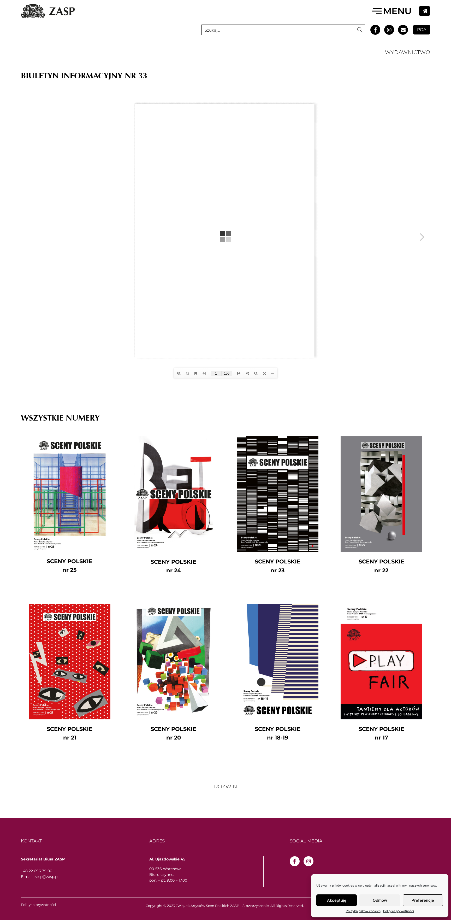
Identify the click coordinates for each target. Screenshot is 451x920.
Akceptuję (336, 900)
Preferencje (423, 900)
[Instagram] (389, 30)
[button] (225, 786)
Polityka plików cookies (363, 911)
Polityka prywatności (398, 911)
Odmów (380, 900)
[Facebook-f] (375, 30)
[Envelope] (403, 30)
